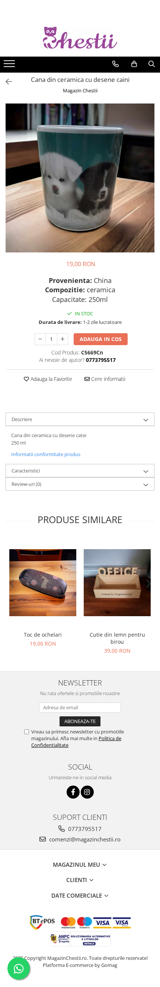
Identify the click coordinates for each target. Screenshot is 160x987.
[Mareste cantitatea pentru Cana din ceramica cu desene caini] (62, 339)
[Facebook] (73, 792)
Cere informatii (107, 378)
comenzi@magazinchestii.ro (84, 839)
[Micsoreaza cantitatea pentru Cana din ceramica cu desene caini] (40, 339)
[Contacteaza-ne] (115, 64)
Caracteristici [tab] (26, 470)
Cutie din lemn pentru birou (117, 638)
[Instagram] (87, 792)
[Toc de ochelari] (42, 582)
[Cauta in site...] (151, 64)
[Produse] (10, 65)
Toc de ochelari (43, 634)
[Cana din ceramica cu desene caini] (80, 178)
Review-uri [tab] (26, 484)
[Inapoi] (5, 82)
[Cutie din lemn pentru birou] (117, 582)
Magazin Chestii (80, 90)
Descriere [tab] (22, 419)
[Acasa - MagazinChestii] (80, 39)
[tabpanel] (80, 178)
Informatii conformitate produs (45, 454)
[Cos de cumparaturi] (134, 64)
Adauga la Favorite (50, 378)
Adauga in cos (101, 339)
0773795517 (84, 828)
